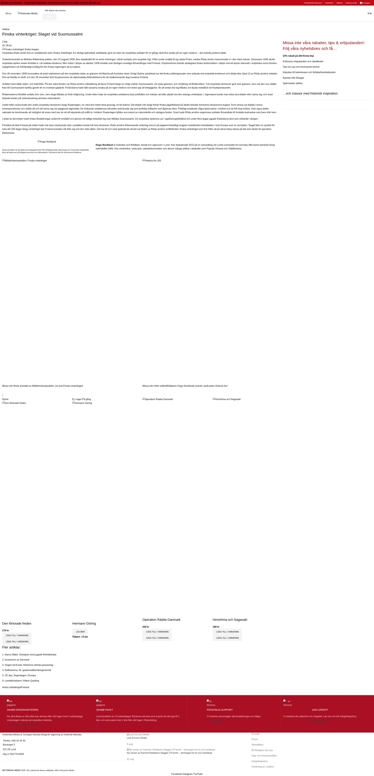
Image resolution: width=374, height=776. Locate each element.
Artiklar (6, 29)
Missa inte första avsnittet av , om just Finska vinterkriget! (42, 386)
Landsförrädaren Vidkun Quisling (22, 680)
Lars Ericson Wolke (137, 738)
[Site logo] (28, 13)
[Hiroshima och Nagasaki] (245, 507)
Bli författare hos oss (262, 750)
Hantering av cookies (263, 766)
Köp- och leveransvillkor (24, 725)
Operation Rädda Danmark (161, 619)
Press (255, 739)
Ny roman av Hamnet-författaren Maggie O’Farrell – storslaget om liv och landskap (169, 753)
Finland (25, 687)
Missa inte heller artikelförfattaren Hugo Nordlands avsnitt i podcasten (184, 386)
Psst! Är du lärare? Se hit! (302, 117)
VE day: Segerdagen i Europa (20, 675)
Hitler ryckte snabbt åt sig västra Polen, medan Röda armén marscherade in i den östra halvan (201, 59)
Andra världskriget (11, 687)
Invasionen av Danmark (17, 659)
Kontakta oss (217, 721)
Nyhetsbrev (257, 744)
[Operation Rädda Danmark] (175, 507)
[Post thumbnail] (138, 734)
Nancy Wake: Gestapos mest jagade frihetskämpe (30, 654)
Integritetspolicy (320, 721)
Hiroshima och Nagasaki (230, 619)
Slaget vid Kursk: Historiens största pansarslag (29, 665)
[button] (16, 635)
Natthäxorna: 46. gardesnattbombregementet (28, 670)
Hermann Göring (84, 623)
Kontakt (256, 734)
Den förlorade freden (16, 623)
